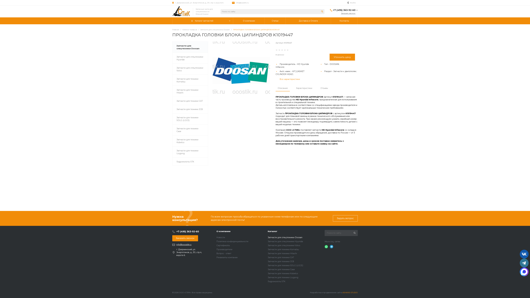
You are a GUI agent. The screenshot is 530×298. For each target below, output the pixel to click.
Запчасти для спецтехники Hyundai (285, 241)
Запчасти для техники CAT (281, 257)
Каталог (272, 231)
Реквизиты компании (227, 257)
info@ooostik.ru (242, 3)
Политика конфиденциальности (232, 241)
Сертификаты (223, 245)
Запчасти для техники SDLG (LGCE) (285, 265)
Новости (220, 237)
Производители (224, 249)
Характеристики (304, 88)
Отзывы (324, 88)
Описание (283, 88)
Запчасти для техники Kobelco (283, 273)
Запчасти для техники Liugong (283, 277)
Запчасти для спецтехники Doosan (285, 237)
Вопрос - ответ (223, 253)
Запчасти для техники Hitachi (282, 253)
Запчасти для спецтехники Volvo (284, 245)
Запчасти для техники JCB (281, 261)
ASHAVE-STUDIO (350, 292)
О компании (223, 231)
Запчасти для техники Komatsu (283, 249)
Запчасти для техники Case (281, 269)
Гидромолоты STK (276, 281)
